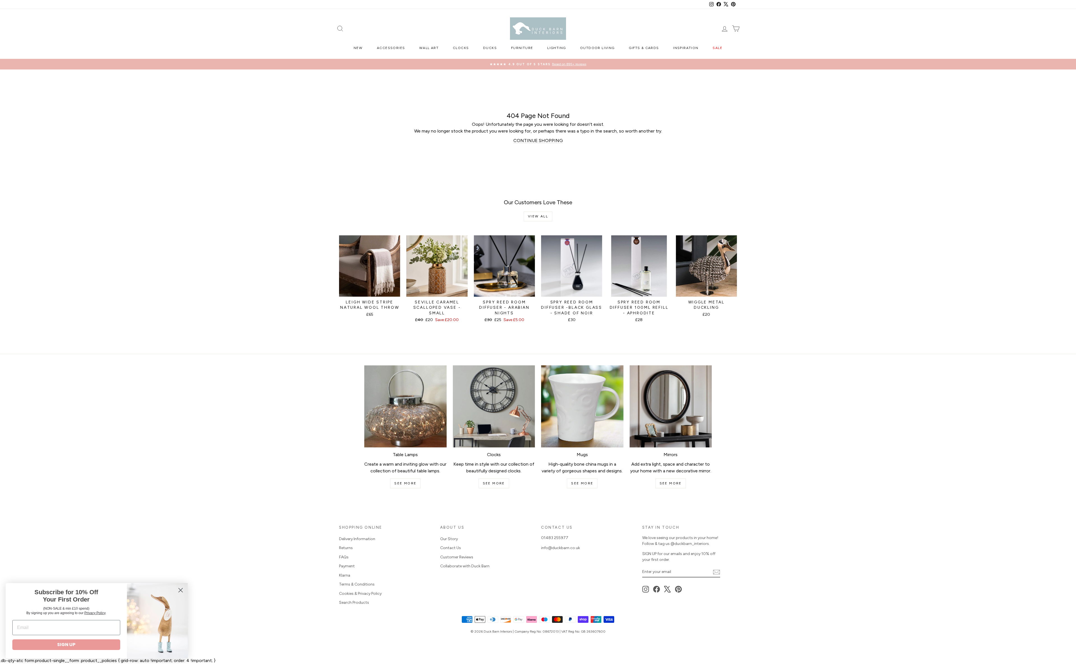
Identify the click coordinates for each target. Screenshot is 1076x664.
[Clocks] (494, 406)
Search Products (354, 602)
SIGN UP (66, 644)
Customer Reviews (456, 557)
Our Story (449, 539)
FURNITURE (522, 48)
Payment (347, 566)
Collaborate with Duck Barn (465, 566)
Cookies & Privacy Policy (360, 593)
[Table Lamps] (405, 406)
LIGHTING (556, 48)
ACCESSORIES (391, 48)
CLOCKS (461, 48)
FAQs (344, 557)
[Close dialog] (180, 590)
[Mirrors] (671, 406)
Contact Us (450, 547)
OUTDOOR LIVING (597, 48)
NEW (358, 48)
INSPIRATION (685, 48)
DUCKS (490, 48)
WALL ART (429, 48)
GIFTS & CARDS (644, 48)
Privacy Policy (94, 613)
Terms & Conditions (357, 584)
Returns (346, 547)
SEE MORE (405, 483)
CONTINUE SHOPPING (538, 140)
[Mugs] (582, 406)
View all (538, 216)
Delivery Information (357, 539)
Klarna (344, 575)
